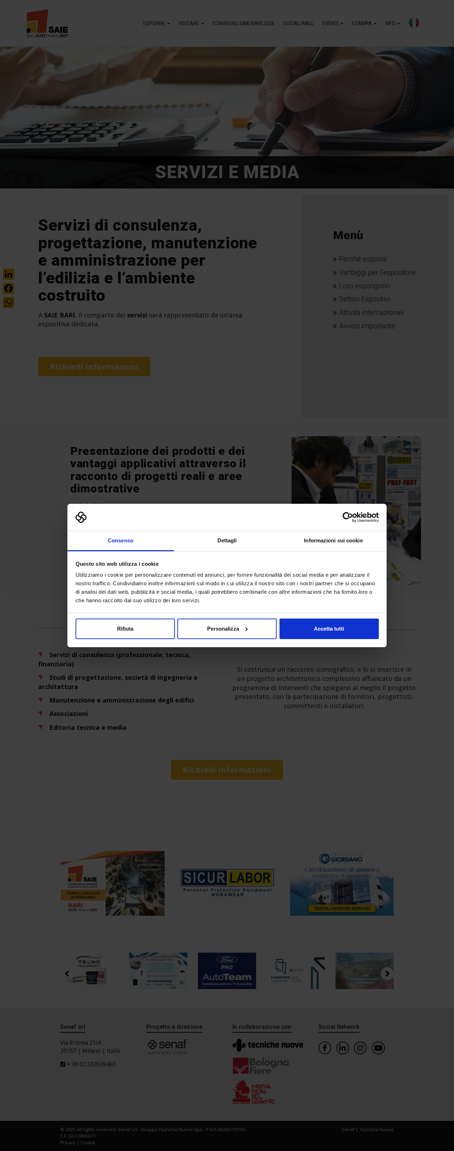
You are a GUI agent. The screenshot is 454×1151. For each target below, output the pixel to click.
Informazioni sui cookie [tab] (333, 540)
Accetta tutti (329, 629)
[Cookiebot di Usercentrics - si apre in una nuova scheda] (348, 517)
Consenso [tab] (120, 540)
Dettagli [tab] (227, 540)
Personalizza (223, 629)
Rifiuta (125, 629)
